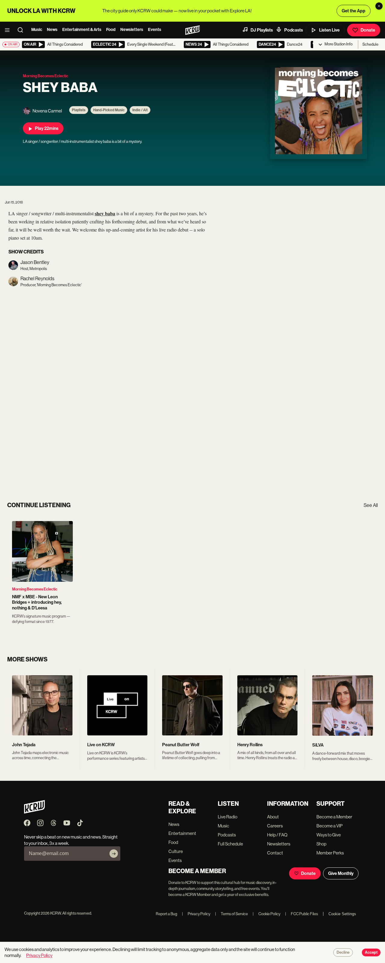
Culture (175, 851)
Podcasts (293, 30)
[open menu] (9, 30)
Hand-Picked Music (109, 110)
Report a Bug (166, 914)
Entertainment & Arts (81, 29)
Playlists (78, 110)
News (52, 29)
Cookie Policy (266, 914)
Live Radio (227, 816)
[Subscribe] (113, 853)
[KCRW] (34, 811)
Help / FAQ (277, 834)
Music (36, 29)
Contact (275, 852)
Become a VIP (329, 825)
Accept (371, 952)
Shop (321, 843)
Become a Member (334, 816)
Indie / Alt (140, 110)
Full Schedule (230, 843)
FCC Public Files (301, 914)
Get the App (353, 11)
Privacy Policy (196, 914)
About (273, 816)
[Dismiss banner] (379, 6)
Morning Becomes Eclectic (34, 589)
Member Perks (330, 852)
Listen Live (329, 30)
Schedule (370, 44)
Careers (275, 825)
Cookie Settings (342, 914)
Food (111, 29)
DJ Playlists (262, 30)
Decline (343, 952)
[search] (22, 30)
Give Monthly (340, 873)
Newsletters (131, 29)
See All (371, 505)
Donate (368, 30)
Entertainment (182, 833)
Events (154, 29)
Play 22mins (46, 128)
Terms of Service (231, 914)
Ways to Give (328, 834)
